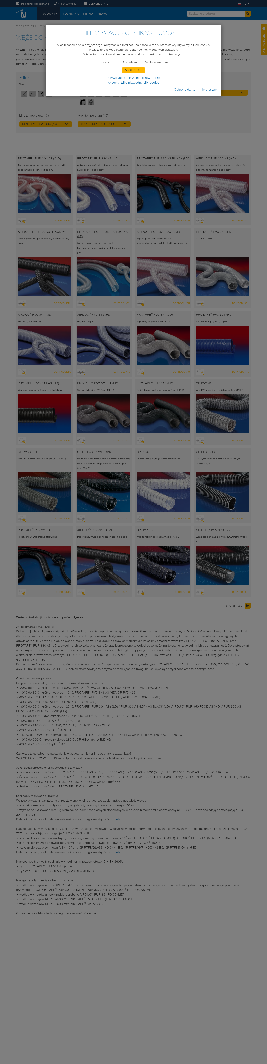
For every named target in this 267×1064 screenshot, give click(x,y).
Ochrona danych (185, 89)
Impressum (210, 89)
